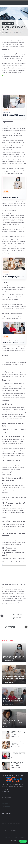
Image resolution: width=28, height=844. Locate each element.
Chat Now (24, 841)
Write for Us (15, 837)
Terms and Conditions (19, 834)
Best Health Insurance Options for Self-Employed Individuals (13, 196)
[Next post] (26, 627)
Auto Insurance (5, 800)
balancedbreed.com (6, 600)
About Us (10, 834)
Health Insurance (6, 806)
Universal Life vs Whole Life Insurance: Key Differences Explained (13, 341)
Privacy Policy (7, 837)
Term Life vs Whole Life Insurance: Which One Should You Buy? (13, 722)
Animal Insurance (8, 23)
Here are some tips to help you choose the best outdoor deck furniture (18, 615)
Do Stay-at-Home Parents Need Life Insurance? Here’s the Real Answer (13, 277)
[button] (26, 3)
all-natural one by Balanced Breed (13, 250)
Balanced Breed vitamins (8, 587)
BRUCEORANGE (9, 32)
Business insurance (6, 803)
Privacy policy (14, 840)
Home (5, 834)
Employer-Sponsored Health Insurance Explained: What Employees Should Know (14, 115)
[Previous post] (2, 616)
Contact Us (21, 837)
